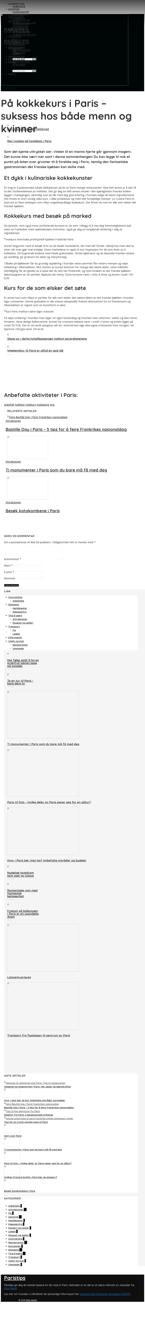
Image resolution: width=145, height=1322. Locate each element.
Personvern (10, 1317)
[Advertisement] (67, 106)
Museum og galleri (23, 622)
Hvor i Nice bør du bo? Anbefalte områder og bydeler (34, 1100)
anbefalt (9, 404)
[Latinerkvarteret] (43, 970)
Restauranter (20, 644)
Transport (14, 626)
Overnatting (16, 3)
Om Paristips (11, 1313)
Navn (8, 565)
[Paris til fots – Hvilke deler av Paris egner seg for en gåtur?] (43, 795)
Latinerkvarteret (19, 977)
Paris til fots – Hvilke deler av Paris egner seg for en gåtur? (49, 802)
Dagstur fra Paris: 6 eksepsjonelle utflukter (28, 1114)
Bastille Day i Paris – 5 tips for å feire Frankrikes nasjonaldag (66, 429)
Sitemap (8, 1306)
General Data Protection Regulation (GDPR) (105, 1294)
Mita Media (10, 1288)
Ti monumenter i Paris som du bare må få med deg (56, 470)
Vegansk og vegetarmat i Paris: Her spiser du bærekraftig (37, 1086)
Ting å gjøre (15, 615)
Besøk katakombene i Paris (33, 510)
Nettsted (9, 578)
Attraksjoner (8, 88)
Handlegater (21, 11)
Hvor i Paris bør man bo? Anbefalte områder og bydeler (46, 860)
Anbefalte (19, 6)
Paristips (14, 1278)
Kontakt (8, 1310)
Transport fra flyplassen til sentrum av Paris (38, 1035)
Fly (14, 630)
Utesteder (18, 648)
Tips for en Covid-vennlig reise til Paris (26, 1122)
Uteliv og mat (16, 641)
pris (52, 404)
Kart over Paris (13, 1135)
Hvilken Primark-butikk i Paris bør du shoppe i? (30, 1177)
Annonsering (11, 1302)
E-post (9, 572)
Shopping (14, 9)
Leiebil (16, 633)
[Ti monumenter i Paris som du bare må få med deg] (43, 737)
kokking (20, 404)
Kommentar (12, 559)
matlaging (43, 404)
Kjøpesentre (20, 611)
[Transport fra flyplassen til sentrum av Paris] (43, 1029)
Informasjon (15, 637)
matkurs (30, 404)
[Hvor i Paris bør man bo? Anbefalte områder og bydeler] (43, 854)
